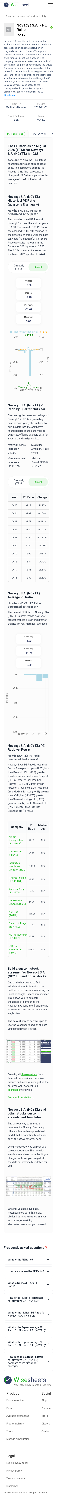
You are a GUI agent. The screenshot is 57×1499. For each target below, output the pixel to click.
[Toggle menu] (50, 5)
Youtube (46, 1408)
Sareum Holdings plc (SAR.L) (17, 925)
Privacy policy (14, 1470)
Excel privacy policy (17, 1462)
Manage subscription (17, 1439)
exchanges (14, 1089)
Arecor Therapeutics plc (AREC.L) (16, 840)
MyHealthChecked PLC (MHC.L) (18, 936)
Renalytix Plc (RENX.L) (15, 853)
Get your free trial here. (21, 1097)
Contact (46, 1431)
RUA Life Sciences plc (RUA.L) (15, 949)
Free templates (15, 1423)
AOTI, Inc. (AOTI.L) (14, 914)
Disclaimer (12, 1486)
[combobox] (28, 16)
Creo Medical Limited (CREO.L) (17, 902)
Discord (45, 1423)
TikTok (45, 1415)
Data (9, 1408)
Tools (9, 1431)
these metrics (29, 1074)
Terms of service (15, 1478)
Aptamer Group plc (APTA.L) (17, 891)
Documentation (15, 1400)
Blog (44, 1400)
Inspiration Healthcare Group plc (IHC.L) (17, 866)
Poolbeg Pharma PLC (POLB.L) (17, 879)
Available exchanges (17, 1415)
